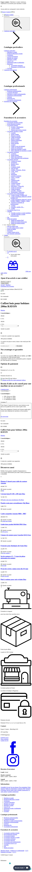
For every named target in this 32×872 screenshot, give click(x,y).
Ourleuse (9, 97)
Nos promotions (23, 787)
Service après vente (12, 790)
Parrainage (10, 230)
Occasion (9, 68)
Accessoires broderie (12, 125)
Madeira (3, 310)
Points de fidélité (11, 229)
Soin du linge (14, 168)
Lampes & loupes (15, 183)
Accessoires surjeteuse (13, 152)
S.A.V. (14, 852)
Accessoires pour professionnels (15, 193)
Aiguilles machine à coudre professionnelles (18, 215)
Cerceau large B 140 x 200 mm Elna (13, 494)
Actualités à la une (5, 787)
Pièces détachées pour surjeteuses (19, 158)
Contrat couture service (13, 232)
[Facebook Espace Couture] (13, 753)
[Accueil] (6, 12)
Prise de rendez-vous (12, 226)
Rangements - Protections (17, 192)
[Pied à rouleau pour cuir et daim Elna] (5, 576)
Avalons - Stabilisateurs (17, 127)
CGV (26, 850)
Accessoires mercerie (12, 159)
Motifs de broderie (12, 219)
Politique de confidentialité (17, 850)
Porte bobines (14, 142)
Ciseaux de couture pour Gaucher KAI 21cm (16, 535)
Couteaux (13, 153)
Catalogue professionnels (10, 70)
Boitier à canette (15, 139)
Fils (8, 217)
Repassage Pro (11, 98)
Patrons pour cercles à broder (18, 130)
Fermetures (14, 162)
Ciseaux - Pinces (15, 184)
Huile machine (15, 143)
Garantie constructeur (22, 790)
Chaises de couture (16, 161)
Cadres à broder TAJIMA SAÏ (19, 195)
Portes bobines (15, 155)
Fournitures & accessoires (10, 101)
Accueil (3, 285)
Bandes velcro (15, 164)
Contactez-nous (5, 389)
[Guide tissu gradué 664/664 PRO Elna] (6, 521)
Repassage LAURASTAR (18, 67)
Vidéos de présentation (11, 788)
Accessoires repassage (17, 65)
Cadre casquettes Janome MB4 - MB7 (13, 514)
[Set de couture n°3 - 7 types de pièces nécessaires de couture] (5, 553)
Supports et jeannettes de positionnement (17, 203)
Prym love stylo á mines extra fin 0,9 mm (14, 569)
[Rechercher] (17, 23)
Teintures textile (15, 180)
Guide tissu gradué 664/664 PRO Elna (13, 524)
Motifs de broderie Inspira (18, 223)
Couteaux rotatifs (15, 167)
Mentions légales (5, 850)
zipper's (13, 179)
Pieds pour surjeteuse (16, 156)
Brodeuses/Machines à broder (15, 53)
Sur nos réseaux (15, 787)
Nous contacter (4, 739)
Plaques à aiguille (15, 136)
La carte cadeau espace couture (15, 227)
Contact (6, 235)
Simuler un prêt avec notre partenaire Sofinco (14, 380)
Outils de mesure (15, 189)
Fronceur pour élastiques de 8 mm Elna (14, 546)
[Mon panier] (8, 253)
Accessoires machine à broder (15, 122)
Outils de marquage (16, 187)
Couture (13, 144)
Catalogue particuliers (9, 31)
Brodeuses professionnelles (14, 91)
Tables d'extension (16, 137)
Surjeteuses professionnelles (14, 95)
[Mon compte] (7, 257)
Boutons (13, 165)
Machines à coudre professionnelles (16, 94)
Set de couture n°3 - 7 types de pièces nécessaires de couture (13, 557)
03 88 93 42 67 (5, 737)
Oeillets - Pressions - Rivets (18, 170)
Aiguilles (9, 211)
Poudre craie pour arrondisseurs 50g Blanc (15, 503)
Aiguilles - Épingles (16, 190)
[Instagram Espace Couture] (13, 766)
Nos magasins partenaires (13, 233)
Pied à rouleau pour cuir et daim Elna (13, 579)
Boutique (8, 285)
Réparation (14, 174)
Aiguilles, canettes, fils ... (17, 207)
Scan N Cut (10, 61)
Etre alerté (19, 346)
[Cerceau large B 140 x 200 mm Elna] (2, 490)
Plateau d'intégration (16, 140)
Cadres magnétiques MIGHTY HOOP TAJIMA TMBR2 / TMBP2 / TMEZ (21, 200)
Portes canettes (15, 134)
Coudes (13, 173)
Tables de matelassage (17, 147)
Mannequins (14, 182)
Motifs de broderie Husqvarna (19, 222)
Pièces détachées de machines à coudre (21, 150)
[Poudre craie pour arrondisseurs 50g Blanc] (12, 500)
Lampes (13, 205)
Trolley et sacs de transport (18, 146)
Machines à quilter (12, 59)
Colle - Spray (14, 171)
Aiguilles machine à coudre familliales (21, 213)
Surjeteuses (10, 55)
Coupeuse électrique (12, 92)
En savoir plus (4, 416)
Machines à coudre (12, 52)
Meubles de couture (12, 58)
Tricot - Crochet (15, 177)
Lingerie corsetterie (16, 176)
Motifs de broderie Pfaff (17, 220)
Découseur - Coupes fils (17, 186)
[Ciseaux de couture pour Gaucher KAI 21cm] (4, 531)
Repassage (10, 64)
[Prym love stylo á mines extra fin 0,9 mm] (3, 565)
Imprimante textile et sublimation (15, 62)
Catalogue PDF (21, 788)
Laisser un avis (4, 740)
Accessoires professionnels (14, 100)
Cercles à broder (15, 128)
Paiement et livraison (6, 852)
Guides (13, 208)
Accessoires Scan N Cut (13, 210)
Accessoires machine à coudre (15, 131)
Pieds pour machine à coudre (18, 149)
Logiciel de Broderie (12, 56)
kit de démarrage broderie (13, 124)
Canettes (13, 133)
